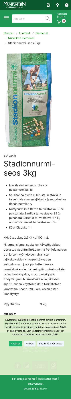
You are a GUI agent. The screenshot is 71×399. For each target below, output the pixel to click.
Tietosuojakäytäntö (24, 378)
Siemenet (42, 33)
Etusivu (8, 33)
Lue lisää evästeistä (50, 343)
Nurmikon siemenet (21, 38)
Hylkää (30, 343)
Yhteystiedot (36, 383)
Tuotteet (24, 33)
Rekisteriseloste (48, 378)
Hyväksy (15, 343)
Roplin (43, 388)
